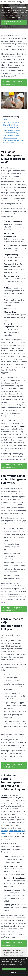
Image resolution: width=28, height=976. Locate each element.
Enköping (4, 831)
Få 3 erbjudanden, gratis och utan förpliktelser (11, 22)
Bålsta (11, 831)
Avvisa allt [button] (14, 972)
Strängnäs (14, 833)
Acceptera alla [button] (14, 969)
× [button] (26, 958)
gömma (6, 119)
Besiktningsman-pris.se (11, 2)
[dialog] (14, 966)
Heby (23, 831)
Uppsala (4, 833)
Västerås (17, 831)
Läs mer (8, 965)
